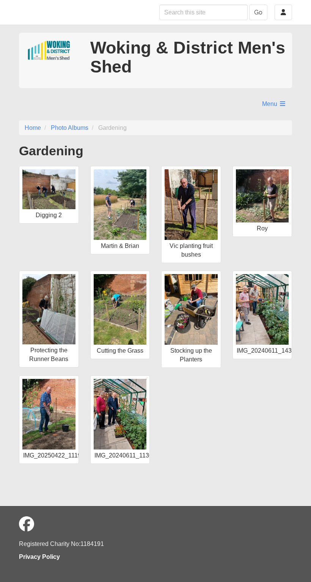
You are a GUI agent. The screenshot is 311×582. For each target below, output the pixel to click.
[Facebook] (26, 524)
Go (258, 12)
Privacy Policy (39, 557)
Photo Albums (69, 128)
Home (33, 128)
